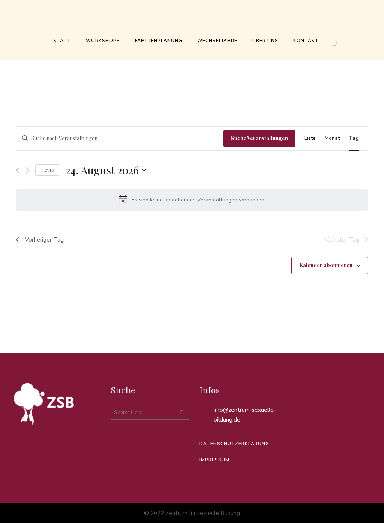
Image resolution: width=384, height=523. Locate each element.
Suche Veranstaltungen (259, 138)
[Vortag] (18, 170)
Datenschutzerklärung (234, 444)
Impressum (215, 460)
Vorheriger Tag (44, 240)
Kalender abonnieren (325, 265)
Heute (47, 170)
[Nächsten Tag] (28, 170)
